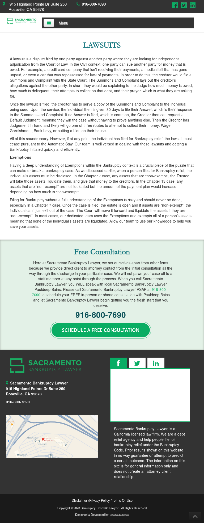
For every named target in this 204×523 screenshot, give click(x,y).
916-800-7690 (94, 4)
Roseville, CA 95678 (24, 393)
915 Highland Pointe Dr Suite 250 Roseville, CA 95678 (37, 6)
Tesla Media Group (119, 515)
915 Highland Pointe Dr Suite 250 (35, 388)
